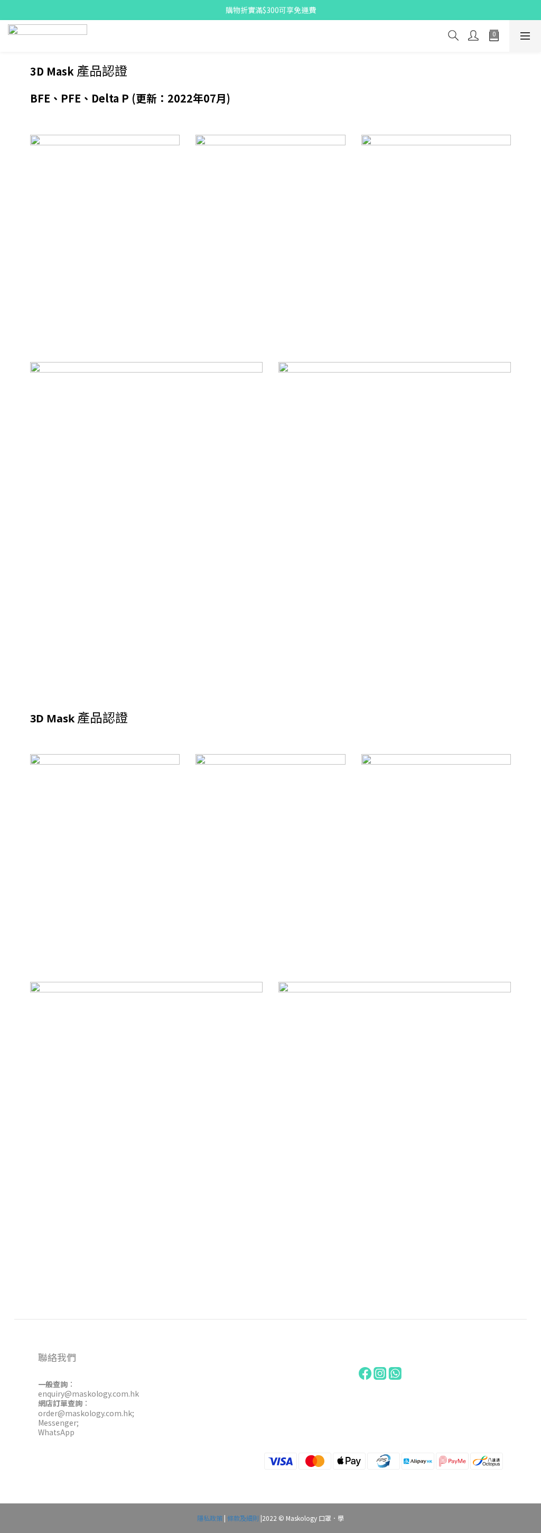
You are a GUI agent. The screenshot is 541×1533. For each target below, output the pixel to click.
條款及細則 (243, 1517)
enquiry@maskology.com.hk (88, 1393)
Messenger (57, 1422)
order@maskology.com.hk (85, 1413)
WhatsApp (56, 1432)
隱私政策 (209, 1517)
